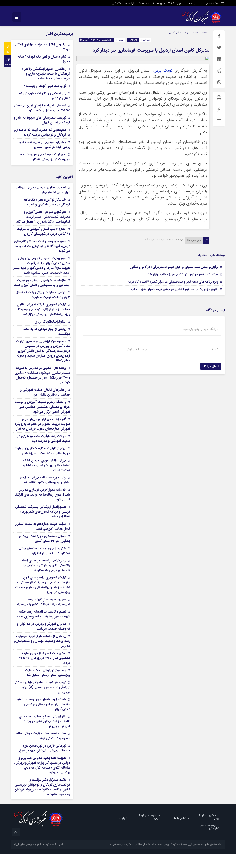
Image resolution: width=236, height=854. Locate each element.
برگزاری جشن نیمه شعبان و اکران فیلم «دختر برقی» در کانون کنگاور (174, 267)
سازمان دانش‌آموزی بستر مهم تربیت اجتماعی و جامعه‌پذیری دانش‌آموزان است (41, 283)
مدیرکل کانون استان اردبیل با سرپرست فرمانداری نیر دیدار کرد (151, 50)
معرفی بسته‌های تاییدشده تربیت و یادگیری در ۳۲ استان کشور (44, 538)
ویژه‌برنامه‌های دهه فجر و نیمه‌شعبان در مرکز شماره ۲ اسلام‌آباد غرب (173, 281)
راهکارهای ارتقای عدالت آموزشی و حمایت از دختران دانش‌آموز (45, 392)
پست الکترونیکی (136, 349)
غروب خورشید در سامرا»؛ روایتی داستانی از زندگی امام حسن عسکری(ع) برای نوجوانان (41, 687)
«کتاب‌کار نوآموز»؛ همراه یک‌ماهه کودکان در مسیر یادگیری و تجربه (46, 202)
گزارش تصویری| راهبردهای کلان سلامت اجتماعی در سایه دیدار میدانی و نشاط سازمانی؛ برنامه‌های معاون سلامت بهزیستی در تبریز (42, 585)
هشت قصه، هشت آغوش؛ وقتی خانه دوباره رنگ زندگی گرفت (43, 736)
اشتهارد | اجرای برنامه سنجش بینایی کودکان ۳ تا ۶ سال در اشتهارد (43, 551)
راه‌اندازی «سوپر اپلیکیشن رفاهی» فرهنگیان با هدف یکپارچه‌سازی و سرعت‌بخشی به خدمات (46, 73)
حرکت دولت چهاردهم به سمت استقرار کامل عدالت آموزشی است (42, 526)
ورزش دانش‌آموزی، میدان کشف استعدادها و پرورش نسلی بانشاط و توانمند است (46, 465)
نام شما (213, 349)
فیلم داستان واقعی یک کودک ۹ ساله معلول (44, 59)
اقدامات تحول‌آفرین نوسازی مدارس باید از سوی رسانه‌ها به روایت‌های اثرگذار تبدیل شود (42, 494)
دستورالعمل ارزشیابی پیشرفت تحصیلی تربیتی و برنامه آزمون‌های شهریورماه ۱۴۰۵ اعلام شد (42, 511)
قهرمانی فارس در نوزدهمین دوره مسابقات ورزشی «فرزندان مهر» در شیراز (44, 748)
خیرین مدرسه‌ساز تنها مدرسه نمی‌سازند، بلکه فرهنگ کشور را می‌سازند (43, 602)
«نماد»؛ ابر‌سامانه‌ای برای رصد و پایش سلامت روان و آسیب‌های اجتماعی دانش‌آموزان (43, 704)
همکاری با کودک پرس (208, 816)
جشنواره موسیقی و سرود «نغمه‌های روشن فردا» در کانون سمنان (44, 145)
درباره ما (122, 818)
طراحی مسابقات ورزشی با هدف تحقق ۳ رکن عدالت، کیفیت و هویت (42, 295)
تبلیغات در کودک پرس (149, 816)
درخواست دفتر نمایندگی (209, 827)
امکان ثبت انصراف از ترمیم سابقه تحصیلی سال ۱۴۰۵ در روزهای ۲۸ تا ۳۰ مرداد (44, 658)
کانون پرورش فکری (179, 32)
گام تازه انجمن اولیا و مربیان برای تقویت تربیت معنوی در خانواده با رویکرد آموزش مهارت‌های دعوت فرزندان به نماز (42, 424)
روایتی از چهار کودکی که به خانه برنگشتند (46, 331)
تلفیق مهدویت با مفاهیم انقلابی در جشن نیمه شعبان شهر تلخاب (174, 289)
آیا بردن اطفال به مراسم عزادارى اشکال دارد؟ (42, 47)
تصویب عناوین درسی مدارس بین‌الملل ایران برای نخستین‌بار (42, 190)
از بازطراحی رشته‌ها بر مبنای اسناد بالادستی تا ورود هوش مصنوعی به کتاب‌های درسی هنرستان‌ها (45, 565)
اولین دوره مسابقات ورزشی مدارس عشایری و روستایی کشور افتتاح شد (45, 480)
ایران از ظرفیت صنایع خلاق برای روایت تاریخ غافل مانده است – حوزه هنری (42, 451)
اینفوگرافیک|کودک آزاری (50, 321)
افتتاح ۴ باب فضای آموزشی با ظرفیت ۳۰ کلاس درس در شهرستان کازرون (43, 231)
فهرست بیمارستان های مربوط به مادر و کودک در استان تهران (42, 120)
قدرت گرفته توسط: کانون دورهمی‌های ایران (38, 844)
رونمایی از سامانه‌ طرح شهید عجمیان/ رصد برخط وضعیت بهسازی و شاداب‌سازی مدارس (42, 641)
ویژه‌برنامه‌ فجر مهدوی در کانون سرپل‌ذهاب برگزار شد (183, 274)
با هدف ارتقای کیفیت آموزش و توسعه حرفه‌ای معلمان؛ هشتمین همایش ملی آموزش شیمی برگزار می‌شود (42, 406)
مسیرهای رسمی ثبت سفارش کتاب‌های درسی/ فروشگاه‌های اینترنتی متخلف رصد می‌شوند (42, 246)
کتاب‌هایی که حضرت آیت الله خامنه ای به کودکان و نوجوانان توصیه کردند (42, 132)
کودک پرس (163, 70)
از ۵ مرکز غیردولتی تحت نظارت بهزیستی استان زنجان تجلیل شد (47, 673)
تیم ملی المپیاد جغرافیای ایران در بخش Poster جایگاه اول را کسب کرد (42, 108)
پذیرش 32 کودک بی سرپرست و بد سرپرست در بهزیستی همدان (44, 157)
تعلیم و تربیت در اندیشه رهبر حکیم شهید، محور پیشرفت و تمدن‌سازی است (43, 614)
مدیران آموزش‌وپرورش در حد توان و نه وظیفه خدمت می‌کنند (43, 626)
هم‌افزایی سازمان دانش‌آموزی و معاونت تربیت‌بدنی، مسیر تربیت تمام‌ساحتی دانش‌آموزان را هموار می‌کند (43, 216)
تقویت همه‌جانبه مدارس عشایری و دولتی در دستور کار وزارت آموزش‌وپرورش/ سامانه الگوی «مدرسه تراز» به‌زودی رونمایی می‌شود (42, 765)
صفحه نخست (198, 32)
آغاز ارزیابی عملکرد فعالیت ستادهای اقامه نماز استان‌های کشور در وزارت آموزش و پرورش (44, 721)
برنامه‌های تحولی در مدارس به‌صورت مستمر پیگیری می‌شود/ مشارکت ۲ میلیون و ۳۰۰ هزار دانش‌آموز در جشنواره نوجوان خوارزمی (42, 375)
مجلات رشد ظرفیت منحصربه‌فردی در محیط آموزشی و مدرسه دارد (43, 438)
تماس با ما (180, 818)
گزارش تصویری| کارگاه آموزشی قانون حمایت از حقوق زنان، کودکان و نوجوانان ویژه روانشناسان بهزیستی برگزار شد (43, 309)
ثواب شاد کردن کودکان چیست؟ (45, 85)
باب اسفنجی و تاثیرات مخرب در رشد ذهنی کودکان (44, 96)
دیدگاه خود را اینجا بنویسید (200, 329)
